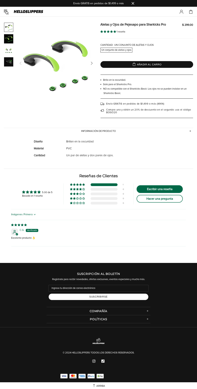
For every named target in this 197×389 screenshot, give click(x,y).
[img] (19, 225)
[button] (108, 32)
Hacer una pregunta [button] (159, 198)
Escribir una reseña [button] (159, 189)
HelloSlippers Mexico (28, 12)
